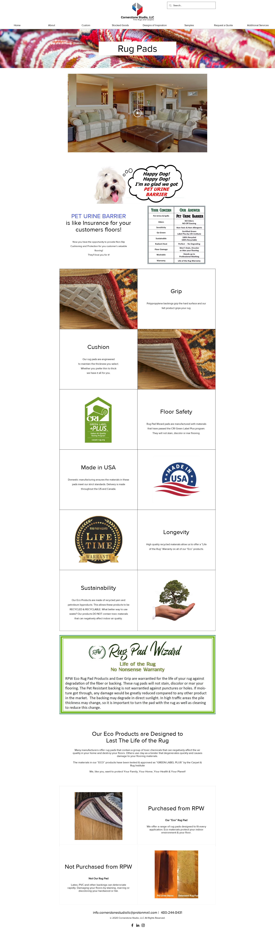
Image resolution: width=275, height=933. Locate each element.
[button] (120, 25)
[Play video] (137, 113)
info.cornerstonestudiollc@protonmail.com (125, 912)
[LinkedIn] (138, 925)
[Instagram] (143, 925)
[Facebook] (132, 925)
